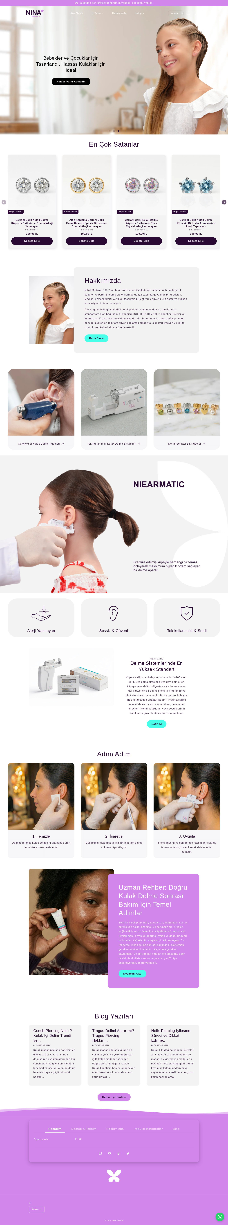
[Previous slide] (4, 202)
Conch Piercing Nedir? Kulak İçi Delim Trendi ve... (52, 1035)
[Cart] (200, 13)
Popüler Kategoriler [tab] (148, 1128)
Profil (78, 1139)
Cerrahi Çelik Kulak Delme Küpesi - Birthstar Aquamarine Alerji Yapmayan (196, 223)
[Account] (194, 13)
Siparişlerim (41, 1139)
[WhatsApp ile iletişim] (220, 1217)
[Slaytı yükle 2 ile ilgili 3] (114, 131)
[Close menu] (68, 13)
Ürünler (96, 13)
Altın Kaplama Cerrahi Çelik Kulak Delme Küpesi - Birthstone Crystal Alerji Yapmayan (86, 223)
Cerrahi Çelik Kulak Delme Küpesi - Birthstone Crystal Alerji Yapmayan (32, 223)
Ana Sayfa (76, 13)
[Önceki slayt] (101, 131)
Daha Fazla (96, 338)
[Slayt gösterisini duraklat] (224, 131)
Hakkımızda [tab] (115, 1128)
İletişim (139, 13)
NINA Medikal (117, 1220)
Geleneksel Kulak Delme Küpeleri (39, 443)
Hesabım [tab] (55, 1128)
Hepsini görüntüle (114, 1097)
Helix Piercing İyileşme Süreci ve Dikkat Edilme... (170, 1035)
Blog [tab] (176, 1128)
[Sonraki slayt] (126, 131)
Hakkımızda (119, 13)
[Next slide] (224, 202)
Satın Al (157, 724)
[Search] (188, 13)
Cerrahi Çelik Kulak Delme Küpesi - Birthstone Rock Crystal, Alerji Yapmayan (141, 223)
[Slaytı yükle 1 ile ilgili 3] (109, 131)
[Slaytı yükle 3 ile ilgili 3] (118, 131)
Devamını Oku (132, 973)
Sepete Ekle (32, 241)
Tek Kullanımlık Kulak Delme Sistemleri (111, 443)
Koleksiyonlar (114, 46)
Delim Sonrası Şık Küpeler (184, 443)
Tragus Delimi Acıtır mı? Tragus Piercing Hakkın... (113, 1035)
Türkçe (35, 1209)
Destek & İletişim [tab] (83, 1128)
